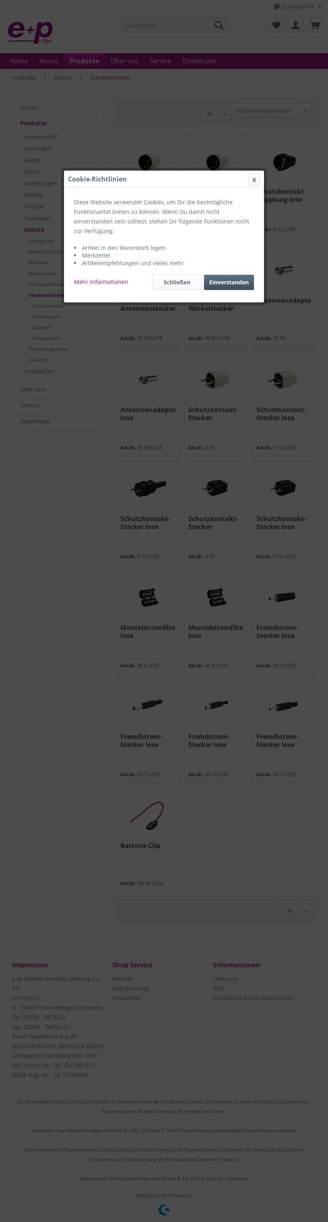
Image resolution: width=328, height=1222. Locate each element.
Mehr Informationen (101, 282)
